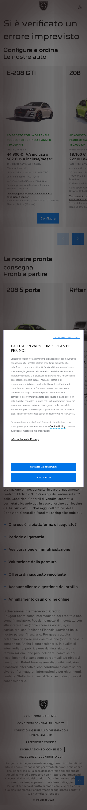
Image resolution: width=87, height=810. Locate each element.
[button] (66, 338)
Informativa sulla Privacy (25, 439)
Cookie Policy (57, 426)
